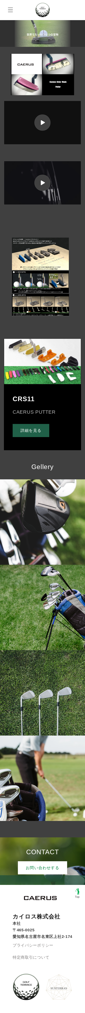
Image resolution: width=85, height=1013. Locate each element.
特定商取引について (31, 957)
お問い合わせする (42, 868)
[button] (10, 10)
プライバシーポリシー (33, 945)
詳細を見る (30, 430)
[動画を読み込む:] (42, 122)
